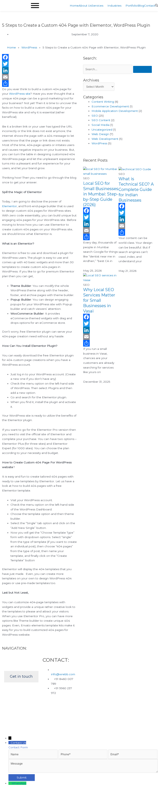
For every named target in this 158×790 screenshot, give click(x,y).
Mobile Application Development (115, 111)
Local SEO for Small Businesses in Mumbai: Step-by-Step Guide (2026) (100, 194)
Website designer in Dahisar (50, 708)
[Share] (39, 83)
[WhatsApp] (10, 783)
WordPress (99, 143)
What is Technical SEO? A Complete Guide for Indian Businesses (136, 189)
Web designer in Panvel (75, 713)
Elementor (9, 206)
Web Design (100, 134)
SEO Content (101, 120)
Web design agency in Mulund (116, 713)
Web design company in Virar (113, 703)
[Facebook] (39, 57)
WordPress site (19, 93)
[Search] (142, 69)
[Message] (83, 771)
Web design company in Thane (95, 708)
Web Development (105, 138)
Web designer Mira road (22, 703)
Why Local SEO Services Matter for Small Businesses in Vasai (99, 300)
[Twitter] (39, 64)
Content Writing (103, 101)
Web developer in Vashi (39, 713)
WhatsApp (19, 783)
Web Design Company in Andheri (66, 703)
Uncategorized (102, 129)
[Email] (39, 77)
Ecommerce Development (110, 106)
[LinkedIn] (39, 70)
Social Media (100, 124)
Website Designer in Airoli (102, 717)
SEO (95, 115)
